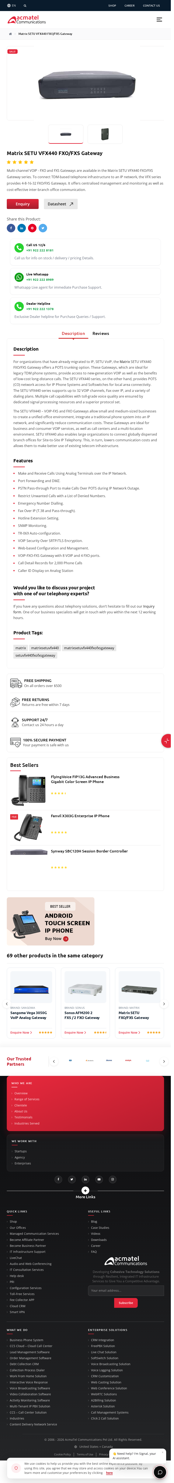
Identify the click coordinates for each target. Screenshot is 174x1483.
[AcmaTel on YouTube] (99, 1179)
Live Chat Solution (103, 1352)
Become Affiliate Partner (27, 1240)
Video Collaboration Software (30, 1394)
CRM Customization (105, 1376)
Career (96, 1246)
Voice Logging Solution (107, 1370)
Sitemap (127, 1454)
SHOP (112, 5)
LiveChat (16, 1258)
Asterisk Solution (103, 1406)
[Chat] (160, 1472)
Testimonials (23, 1117)
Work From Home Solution (28, 1376)
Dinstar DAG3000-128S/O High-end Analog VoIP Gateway (136, 1017)
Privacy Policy (107, 1454)
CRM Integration (102, 1340)
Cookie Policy (62, 1454)
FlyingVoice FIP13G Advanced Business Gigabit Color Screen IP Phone (85, 779)
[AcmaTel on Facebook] (58, 1179)
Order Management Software (30, 1358)
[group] (85, 830)
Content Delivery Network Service (33, 1424)
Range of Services (26, 1099)
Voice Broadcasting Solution (110, 1364)
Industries (17, 1418)
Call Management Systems (110, 1412)
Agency (20, 1157)
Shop (13, 1221)
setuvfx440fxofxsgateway (35, 655)
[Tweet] (43, 228)
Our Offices (18, 1228)
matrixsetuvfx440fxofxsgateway (89, 648)
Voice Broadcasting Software (30, 1388)
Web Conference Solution (109, 1388)
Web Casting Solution (106, 1382)
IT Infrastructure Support (27, 1252)
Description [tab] (73, 333)
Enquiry (23, 203)
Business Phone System (26, 1340)
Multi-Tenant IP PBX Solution (30, 1406)
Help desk (17, 1276)
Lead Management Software (30, 1352)
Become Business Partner (28, 1246)
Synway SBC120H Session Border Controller (89, 851)
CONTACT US (151, 5)
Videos (95, 1234)
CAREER (130, 5)
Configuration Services (26, 1288)
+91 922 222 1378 (40, 309)
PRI (12, 1282)
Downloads (99, 1240)
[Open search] (25, 5)
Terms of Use (85, 1454)
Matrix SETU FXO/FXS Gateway (80, 1015)
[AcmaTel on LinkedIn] (85, 1179)
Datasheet (57, 203)
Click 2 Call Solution (105, 1418)
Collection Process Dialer (27, 1370)
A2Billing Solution (103, 1400)
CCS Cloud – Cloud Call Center (31, 1346)
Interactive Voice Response (29, 1382)
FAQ (94, 1252)
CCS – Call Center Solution (28, 1412)
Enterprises (23, 1163)
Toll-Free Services (22, 1294)
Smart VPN (17, 1312)
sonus (26, 1008)
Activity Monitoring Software (30, 1400)
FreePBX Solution (103, 1346)
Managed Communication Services (34, 1234)
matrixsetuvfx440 (45, 648)
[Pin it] (32, 228)
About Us (20, 1111)
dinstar (135, 1008)
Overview (21, 1093)
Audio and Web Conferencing (31, 1264)
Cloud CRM (17, 1306)
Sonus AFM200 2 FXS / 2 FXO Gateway (27, 1015)
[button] (159, 19)
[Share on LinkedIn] (21, 228)
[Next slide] (164, 1004)
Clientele (20, 1105)
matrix (20, 648)
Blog (94, 1221)
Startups (21, 1151)
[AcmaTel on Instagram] (112, 1179)
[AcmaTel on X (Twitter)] (72, 1179)
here (109, 1473)
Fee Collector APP (22, 1300)
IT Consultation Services (27, 1270)
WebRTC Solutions (104, 1394)
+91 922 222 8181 (40, 250)
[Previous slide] (7, 1004)
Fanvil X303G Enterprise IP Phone (80, 816)
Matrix (125, 361)
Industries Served (26, 1123)
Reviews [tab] (101, 333)
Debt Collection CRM (24, 1364)
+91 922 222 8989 (40, 279)
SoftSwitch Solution (104, 1358)
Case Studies (100, 1228)
